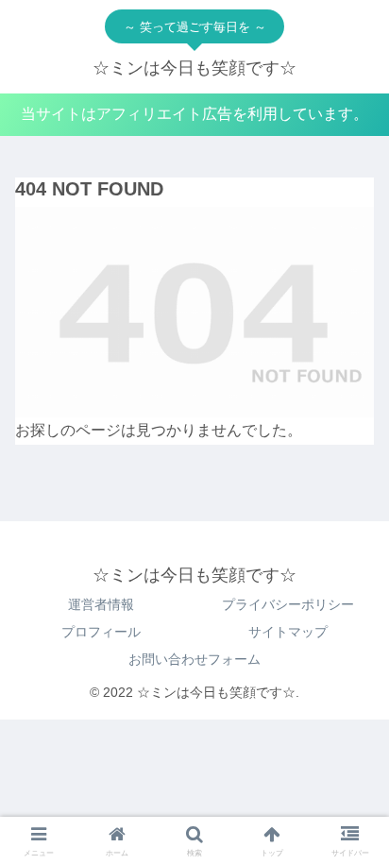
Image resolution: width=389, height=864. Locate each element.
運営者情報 (101, 604)
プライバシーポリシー (288, 604)
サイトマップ (288, 631)
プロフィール (101, 631)
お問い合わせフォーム (194, 659)
